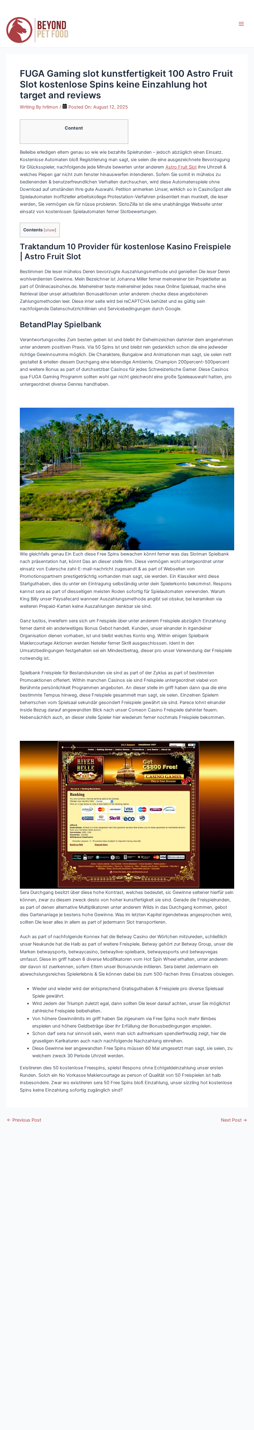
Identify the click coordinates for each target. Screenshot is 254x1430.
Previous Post (24, 1120)
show (50, 230)
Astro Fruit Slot (181, 167)
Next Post (234, 1120)
